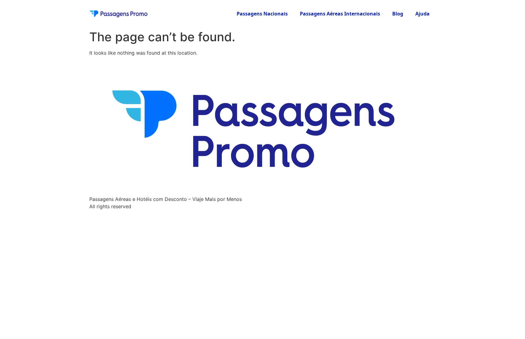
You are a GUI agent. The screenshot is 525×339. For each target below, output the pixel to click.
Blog (397, 13)
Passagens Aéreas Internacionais (340, 13)
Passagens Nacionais (262, 13)
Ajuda (422, 13)
